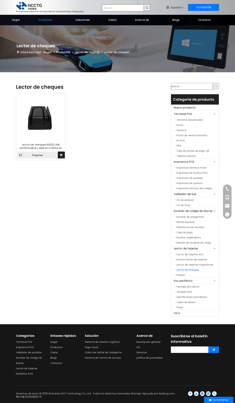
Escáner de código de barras (193, 211)
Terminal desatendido (190, 120)
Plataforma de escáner (190, 227)
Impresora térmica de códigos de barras (198, 188)
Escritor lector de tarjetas (192, 259)
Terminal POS (183, 114)
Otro (177, 313)
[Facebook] (190, 393)
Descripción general (148, 342)
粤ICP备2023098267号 (29, 397)
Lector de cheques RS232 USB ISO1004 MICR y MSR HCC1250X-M (40, 146)
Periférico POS (24, 373)
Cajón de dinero (186, 302)
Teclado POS (184, 292)
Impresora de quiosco (190, 183)
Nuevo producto (185, 108)
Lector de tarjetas (186, 248)
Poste (180, 125)
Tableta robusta (186, 156)
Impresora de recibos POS (192, 173)
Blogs (53, 357)
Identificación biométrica (192, 297)
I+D (138, 347)
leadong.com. (167, 393)
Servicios (141, 352)
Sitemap (136, 393)
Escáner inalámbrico (189, 237)
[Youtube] (196, 393)
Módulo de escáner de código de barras (198, 242)
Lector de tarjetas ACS (190, 254)
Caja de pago (185, 232)
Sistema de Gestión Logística (102, 342)
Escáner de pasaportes (190, 217)
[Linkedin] (208, 393)
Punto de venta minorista (192, 135)
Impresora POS (184, 162)
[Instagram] (202, 393)
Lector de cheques (188, 270)
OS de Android (185, 200)
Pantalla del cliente (188, 286)
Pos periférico (183, 281)
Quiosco (181, 130)
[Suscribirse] (213, 349)
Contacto (56, 363)
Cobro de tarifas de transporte (103, 352)
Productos (56, 347)
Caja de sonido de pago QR (193, 151)
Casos (54, 352)
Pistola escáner (186, 222)
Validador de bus (185, 194)
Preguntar (37, 155)
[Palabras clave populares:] (147, 7)
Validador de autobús (29, 352)
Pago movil (91, 347)
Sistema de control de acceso (103, 357)
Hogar (53, 342)
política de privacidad (149, 357)
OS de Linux (183, 205)
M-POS (181, 140)
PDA (179, 145)
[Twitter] (214, 393)
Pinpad (181, 275)
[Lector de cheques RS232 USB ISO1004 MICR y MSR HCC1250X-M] (40, 117)
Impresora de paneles (190, 178)
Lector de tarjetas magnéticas (195, 264)
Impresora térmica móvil (191, 167)
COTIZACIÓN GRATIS (203, 8)
